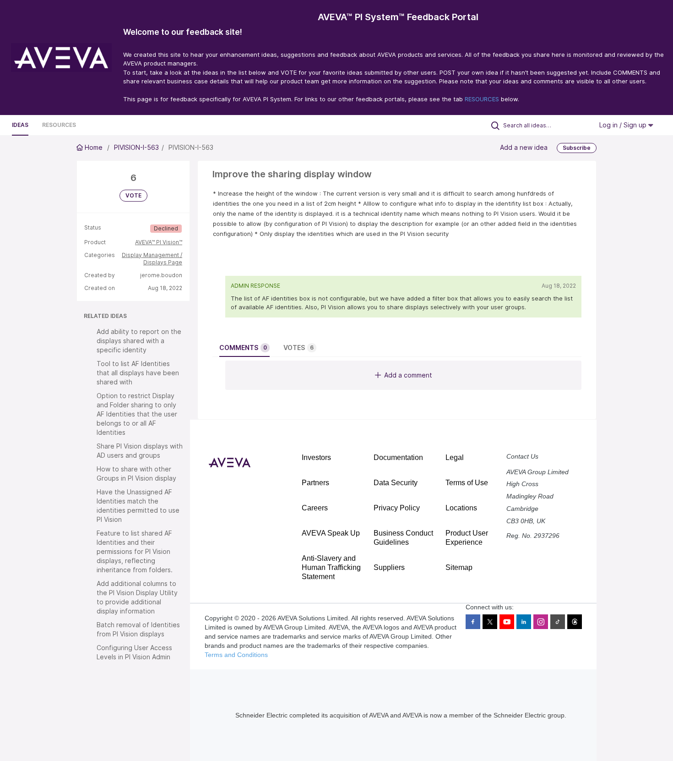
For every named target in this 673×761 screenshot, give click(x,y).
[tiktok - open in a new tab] (557, 621)
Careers (315, 508)
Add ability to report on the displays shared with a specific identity (139, 341)
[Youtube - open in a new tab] (506, 621)
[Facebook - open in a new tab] (473, 621)
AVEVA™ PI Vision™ (158, 242)
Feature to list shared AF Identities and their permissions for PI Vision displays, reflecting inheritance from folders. (135, 551)
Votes (298, 347)
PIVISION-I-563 (136, 147)
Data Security (396, 483)
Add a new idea (524, 147)
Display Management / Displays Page (152, 259)
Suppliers (389, 567)
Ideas (20, 124)
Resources (59, 124)
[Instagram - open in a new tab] (540, 621)
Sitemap (458, 567)
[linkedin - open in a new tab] (523, 621)
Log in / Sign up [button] (623, 125)
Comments (243, 347)
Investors (316, 457)
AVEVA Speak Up (331, 533)
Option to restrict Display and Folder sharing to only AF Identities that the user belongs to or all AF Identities (137, 414)
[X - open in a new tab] (490, 621)
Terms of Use (466, 483)
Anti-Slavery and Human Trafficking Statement (331, 567)
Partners (315, 483)
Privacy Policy (397, 508)
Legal (454, 457)
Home (93, 147)
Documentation (398, 457)
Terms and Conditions (236, 654)
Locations (461, 508)
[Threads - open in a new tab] (574, 621)
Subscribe (577, 147)
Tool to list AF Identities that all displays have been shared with (138, 373)
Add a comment (408, 375)
